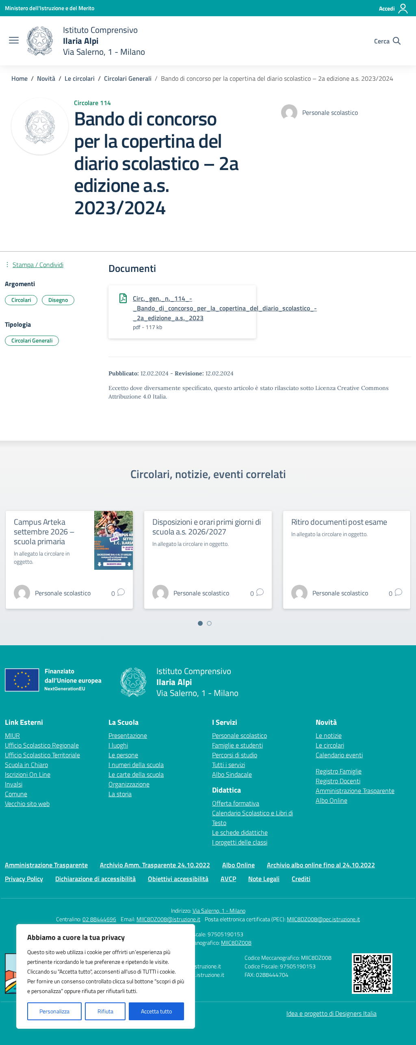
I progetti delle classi (239, 842)
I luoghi (118, 745)
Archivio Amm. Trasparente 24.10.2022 (155, 865)
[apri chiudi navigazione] (14, 41)
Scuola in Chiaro (26, 764)
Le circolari (330, 745)
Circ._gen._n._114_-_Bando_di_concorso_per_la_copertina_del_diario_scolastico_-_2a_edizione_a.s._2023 (225, 308)
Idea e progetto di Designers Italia (331, 1013)
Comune (16, 794)
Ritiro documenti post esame (339, 521)
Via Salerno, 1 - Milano (219, 910)
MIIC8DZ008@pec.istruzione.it (323, 919)
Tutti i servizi (228, 764)
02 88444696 (99, 919)
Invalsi (13, 784)
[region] (105, 976)
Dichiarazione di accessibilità (95, 878)
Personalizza (54, 1011)
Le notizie (329, 735)
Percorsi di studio (234, 755)
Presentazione (127, 735)
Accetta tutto (156, 1011)
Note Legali (264, 878)
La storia (120, 794)
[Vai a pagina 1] (200, 623)
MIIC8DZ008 (236, 942)
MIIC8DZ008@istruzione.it (168, 919)
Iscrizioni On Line (27, 774)
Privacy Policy (24, 878)
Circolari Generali (31, 340)
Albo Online (331, 800)
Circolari (21, 299)
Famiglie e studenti (237, 745)
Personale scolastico (239, 735)
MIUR (12, 735)
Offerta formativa (235, 803)
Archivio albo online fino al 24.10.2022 (321, 865)
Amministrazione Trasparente (355, 790)
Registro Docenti (338, 781)
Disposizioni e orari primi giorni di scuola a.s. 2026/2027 (206, 526)
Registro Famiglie (339, 771)
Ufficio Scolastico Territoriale (42, 755)
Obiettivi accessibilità (178, 878)
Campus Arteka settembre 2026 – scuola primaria (44, 531)
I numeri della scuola (136, 764)
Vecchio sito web (27, 803)
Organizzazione (129, 784)
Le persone (123, 755)
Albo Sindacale (232, 774)
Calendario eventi (339, 755)
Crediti (301, 878)
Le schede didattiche (240, 832)
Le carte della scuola (136, 774)
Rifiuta (105, 1011)
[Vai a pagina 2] (209, 623)
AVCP (228, 878)
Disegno (58, 299)
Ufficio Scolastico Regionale (42, 745)
